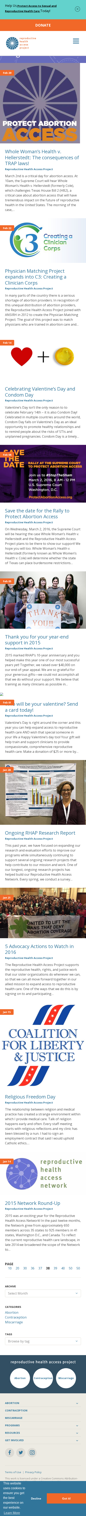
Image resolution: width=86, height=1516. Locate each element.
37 (40, 1268)
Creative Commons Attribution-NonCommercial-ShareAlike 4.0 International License (41, 1480)
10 (10, 1268)
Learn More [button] (12, 1513)
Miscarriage (14, 1322)
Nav (76, 41)
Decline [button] (36, 1498)
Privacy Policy (33, 1472)
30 (25, 1268)
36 (32, 1268)
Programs (12, 1425)
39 (55, 1268)
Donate (43, 25)
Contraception (16, 1317)
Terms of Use (13, 1472)
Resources (12, 1433)
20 (17, 1268)
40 (63, 1268)
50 (70, 1268)
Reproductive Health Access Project (29, 169)
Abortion (11, 1312)
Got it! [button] (66, 1498)
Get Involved (14, 1440)
